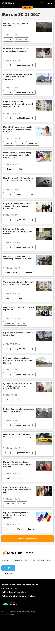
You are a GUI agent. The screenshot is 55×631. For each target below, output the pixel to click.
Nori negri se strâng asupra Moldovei (15, 24)
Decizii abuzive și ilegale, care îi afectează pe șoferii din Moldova (17, 257)
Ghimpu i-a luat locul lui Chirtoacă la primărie (18, 308)
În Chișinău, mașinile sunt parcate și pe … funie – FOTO (18, 410)
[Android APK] (10, 604)
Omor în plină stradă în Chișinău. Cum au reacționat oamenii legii (18, 435)
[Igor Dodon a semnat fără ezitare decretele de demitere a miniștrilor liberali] (44, 387)
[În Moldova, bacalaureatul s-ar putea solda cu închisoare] (44, 53)
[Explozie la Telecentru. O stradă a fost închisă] (44, 336)
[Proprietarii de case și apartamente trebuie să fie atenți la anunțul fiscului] (44, 105)
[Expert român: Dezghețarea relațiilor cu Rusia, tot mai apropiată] (44, 517)
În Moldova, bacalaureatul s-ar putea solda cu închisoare (16, 50)
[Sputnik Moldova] (8, 4)
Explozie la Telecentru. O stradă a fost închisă (18, 333)
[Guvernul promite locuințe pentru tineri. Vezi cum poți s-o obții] (44, 286)
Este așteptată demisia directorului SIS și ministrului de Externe (18, 231)
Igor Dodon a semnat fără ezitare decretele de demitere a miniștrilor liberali (18, 386)
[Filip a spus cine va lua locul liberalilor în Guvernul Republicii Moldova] (44, 362)
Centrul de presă (23, 584)
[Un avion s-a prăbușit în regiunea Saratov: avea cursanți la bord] (44, 182)
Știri (6, 39)
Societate (8, 169)
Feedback (31, 596)
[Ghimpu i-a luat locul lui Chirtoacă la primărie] (44, 311)
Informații (19, 39)
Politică (7, 323)
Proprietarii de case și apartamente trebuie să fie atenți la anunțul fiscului (18, 104)
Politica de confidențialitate (13, 592)
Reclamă (14, 588)
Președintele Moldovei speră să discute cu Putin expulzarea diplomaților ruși (17, 206)
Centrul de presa (11, 273)
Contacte (5, 588)
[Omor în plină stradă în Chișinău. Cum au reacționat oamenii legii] (44, 439)
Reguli (35, 584)
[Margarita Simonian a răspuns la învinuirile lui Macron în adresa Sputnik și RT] (44, 131)
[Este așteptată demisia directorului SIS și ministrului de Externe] (44, 234)
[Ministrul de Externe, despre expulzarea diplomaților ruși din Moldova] (44, 466)
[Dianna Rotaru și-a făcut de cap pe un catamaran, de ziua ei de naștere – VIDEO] (44, 156)
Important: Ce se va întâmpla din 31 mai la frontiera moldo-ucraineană (17, 76)
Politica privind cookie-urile (13, 596)
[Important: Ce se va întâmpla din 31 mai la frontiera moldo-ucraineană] (44, 79)
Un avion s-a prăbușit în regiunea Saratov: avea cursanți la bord (18, 179)
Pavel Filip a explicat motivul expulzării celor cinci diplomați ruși (17, 489)
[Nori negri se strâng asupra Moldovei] (44, 27)
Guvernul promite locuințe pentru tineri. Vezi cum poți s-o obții (18, 283)
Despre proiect (8, 584)
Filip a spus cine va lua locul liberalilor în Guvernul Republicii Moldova (17, 360)
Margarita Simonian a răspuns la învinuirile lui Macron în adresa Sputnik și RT (17, 129)
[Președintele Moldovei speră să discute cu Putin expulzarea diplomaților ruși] (44, 207)
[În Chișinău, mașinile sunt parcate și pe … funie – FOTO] (44, 413)
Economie (30, 560)
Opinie (7, 529)
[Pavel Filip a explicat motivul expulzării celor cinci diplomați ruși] (44, 491)
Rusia (7, 143)
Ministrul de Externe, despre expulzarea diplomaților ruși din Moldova (17, 464)
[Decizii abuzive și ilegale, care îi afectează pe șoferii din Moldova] (44, 260)
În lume (30, 143)
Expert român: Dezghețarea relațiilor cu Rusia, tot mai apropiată (15, 515)
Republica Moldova (23, 65)
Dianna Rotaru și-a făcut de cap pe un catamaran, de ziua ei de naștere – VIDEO (17, 155)
